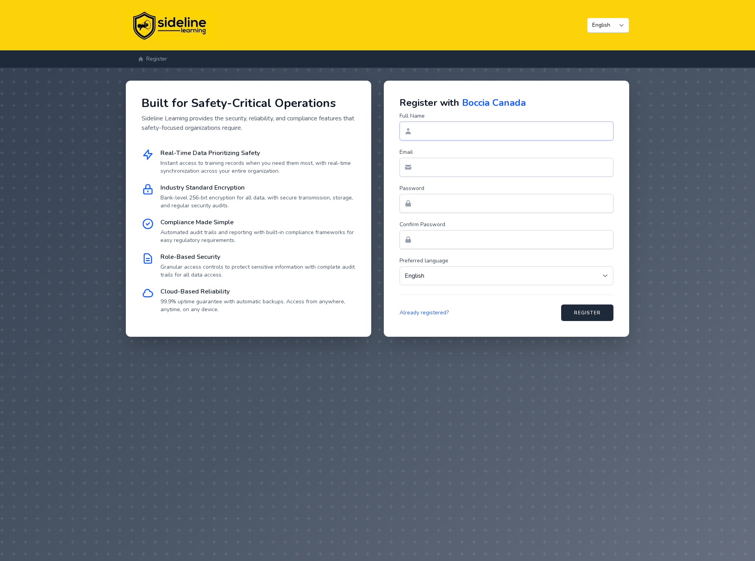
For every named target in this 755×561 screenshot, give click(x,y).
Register (587, 313)
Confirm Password (422, 224)
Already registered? (424, 312)
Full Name (412, 116)
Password (412, 188)
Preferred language (424, 260)
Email (406, 152)
